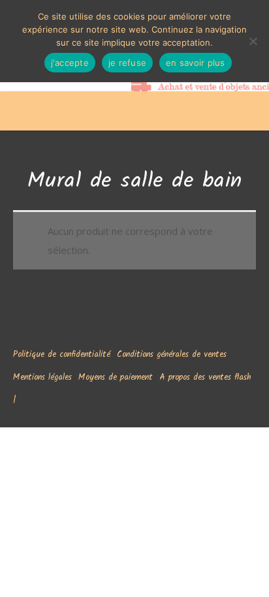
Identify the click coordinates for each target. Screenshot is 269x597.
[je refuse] (252, 41)
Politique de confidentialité (61, 354)
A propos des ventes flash (205, 377)
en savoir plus (195, 62)
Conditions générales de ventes (172, 354)
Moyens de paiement (115, 377)
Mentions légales (42, 377)
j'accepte (70, 62)
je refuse (127, 62)
